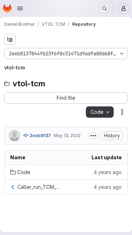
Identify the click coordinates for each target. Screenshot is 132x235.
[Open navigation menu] (20, 8)
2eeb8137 (40, 135)
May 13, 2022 (67, 135)
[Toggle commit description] (93, 135)
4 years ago (108, 172)
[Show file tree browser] (9, 39)
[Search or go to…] (104, 8)
